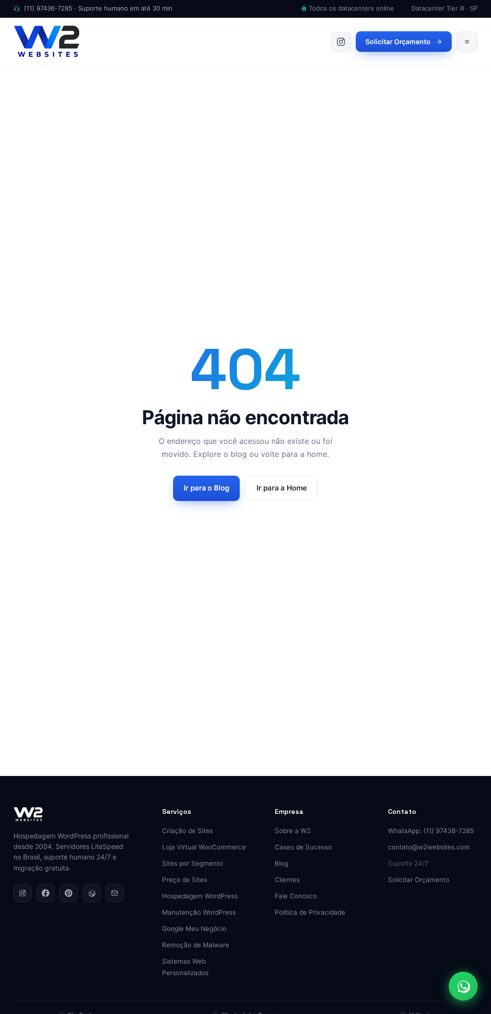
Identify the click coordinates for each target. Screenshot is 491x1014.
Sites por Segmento (192, 863)
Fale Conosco (296, 896)
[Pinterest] (68, 893)
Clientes (287, 879)
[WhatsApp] (91, 893)
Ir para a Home (282, 487)
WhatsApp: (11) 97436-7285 (431, 831)
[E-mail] (114, 893)
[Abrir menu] (467, 41)
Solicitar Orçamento (398, 41)
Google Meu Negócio (194, 928)
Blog (281, 863)
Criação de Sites (187, 831)
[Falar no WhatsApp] (463, 986)
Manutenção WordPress (199, 912)
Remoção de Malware (195, 945)
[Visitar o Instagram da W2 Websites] (341, 42)
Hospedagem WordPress (200, 896)
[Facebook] (45, 893)
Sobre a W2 (293, 831)
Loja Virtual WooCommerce (204, 847)
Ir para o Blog (206, 487)
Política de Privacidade (310, 912)
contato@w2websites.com (429, 847)
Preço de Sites (184, 879)
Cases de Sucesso (303, 847)
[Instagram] (22, 893)
